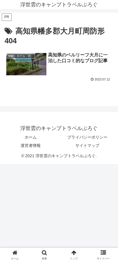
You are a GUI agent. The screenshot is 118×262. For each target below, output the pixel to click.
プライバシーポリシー (87, 137)
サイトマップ (87, 145)
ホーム (31, 137)
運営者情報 (31, 145)
